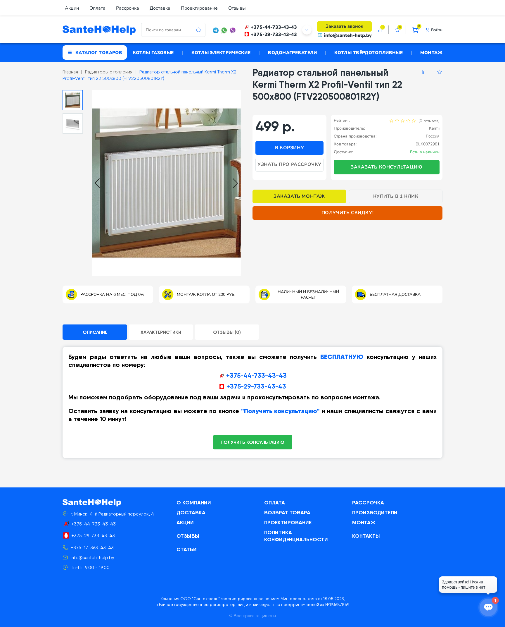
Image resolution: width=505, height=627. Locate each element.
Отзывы (237, 8)
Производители (374, 512)
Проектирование (199, 8)
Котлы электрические (221, 52)
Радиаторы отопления (108, 72)
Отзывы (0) (227, 332)
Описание (95, 332)
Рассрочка (127, 8)
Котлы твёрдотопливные (368, 52)
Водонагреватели (292, 52)
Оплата (97, 8)
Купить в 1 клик (395, 196)
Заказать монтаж (299, 196)
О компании (194, 502)
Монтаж (431, 52)
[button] (73, 100)
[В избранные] (436, 72)
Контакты (366, 535)
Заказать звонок (344, 26)
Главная (70, 72)
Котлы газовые (153, 52)
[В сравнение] (422, 72)
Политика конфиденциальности (296, 536)
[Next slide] (235, 183)
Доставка (160, 8)
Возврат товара (287, 512)
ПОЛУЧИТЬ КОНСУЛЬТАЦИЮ (252, 442)
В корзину (289, 148)
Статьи (187, 549)
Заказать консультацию (387, 167)
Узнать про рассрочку (289, 164)
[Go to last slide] (97, 183)
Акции (72, 8)
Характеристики (161, 332)
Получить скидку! (347, 212)
